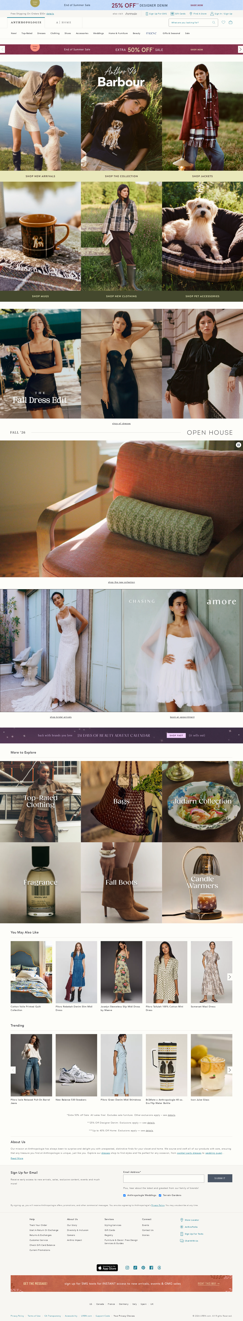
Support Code (103, 1316)
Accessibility (71, 1316)
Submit (220, 1178)
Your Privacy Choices (124, 1316)
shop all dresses (121, 423)
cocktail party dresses (189, 1153)
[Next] (240, 49)
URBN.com (86, 1316)
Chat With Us (191, 1241)
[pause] (238, 445)
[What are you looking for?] (214, 22)
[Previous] (3, 49)
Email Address (131, 1172)
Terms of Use (34, 1316)
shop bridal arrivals (61, 717)
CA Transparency (52, 1316)
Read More (17, 1158)
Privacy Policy (157, 1205)
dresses (105, 1153)
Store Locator (192, 1220)
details (50, 13)
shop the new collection (121, 582)
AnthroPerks (191, 1227)
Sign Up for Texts (194, 1234)
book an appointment (182, 717)
